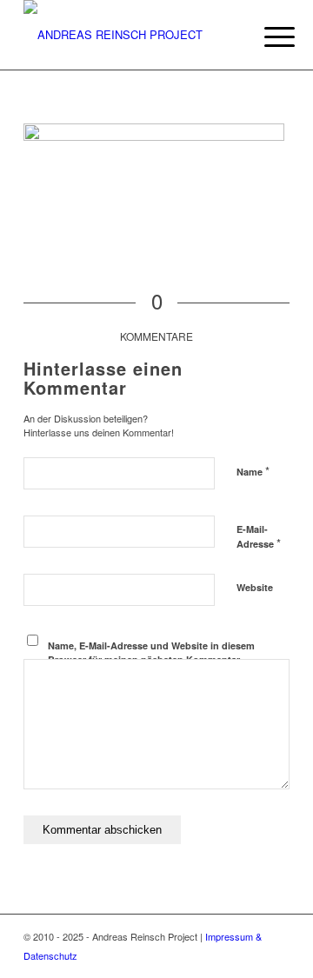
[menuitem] (266, 36)
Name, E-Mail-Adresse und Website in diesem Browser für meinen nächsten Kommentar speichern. (151, 660)
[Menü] (266, 36)
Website (254, 587)
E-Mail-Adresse (258, 537)
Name (253, 470)
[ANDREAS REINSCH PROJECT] (129, 35)
